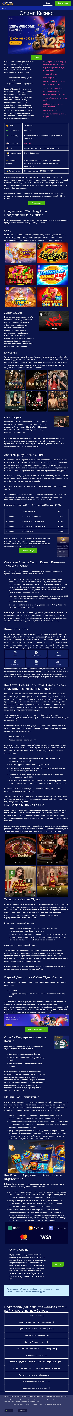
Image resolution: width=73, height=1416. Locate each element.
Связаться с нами (37, 1404)
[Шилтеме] (8, 3)
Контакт (28, 1404)
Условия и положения (17, 1404)
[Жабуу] (65, 1289)
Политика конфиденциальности (53, 1404)
